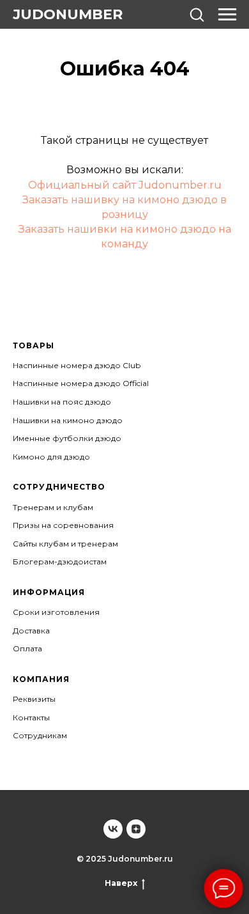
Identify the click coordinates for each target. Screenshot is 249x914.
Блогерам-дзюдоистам (60, 561)
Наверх (121, 883)
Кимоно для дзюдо (51, 456)
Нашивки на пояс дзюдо (62, 402)
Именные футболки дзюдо (67, 438)
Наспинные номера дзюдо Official (81, 383)
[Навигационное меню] (227, 14)
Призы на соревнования (63, 525)
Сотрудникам (40, 735)
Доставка (31, 630)
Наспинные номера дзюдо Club (76, 365)
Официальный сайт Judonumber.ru (125, 185)
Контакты (31, 717)
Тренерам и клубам (53, 507)
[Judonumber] (113, 829)
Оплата (27, 648)
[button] (196, 14)
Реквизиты (34, 699)
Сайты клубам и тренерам (65, 543)
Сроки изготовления (56, 612)
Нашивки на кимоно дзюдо (68, 420)
